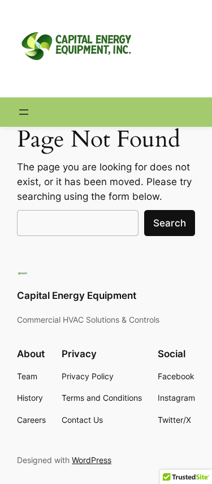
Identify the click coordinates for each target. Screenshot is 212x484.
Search (169, 223)
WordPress (91, 460)
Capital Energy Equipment (76, 295)
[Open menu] (24, 112)
